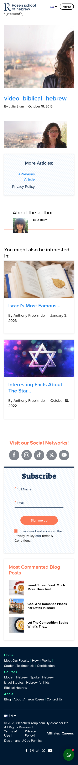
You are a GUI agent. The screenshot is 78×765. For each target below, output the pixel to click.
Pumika (36, 740)
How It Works (41, 660)
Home (9, 655)
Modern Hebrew (16, 677)
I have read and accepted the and (38, 536)
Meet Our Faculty (16, 660)
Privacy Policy (23, 180)
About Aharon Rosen (29, 699)
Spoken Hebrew (42, 677)
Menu (67, 7)
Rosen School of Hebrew (20, 9)
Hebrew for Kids (38, 682)
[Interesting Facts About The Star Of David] (39, 358)
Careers (68, 733)
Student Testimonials (19, 665)
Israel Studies (14, 682)
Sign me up (39, 520)
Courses (10, 672)
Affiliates (53, 733)
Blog (7, 699)
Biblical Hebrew (15, 687)
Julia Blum (39, 220)
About (9, 694)
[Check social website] (26, 751)
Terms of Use (10, 733)
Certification (46, 665)
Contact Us (55, 699)
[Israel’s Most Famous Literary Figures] (39, 279)
